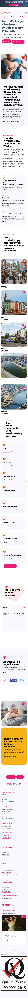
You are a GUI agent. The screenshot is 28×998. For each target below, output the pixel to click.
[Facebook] (3, 905)
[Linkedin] (6, 905)
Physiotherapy (7, 935)
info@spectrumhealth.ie (14, 784)
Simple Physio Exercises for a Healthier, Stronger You (12, 937)
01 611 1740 (17, 783)
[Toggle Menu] (26, 13)
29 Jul (23, 917)
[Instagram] (8, 905)
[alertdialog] (14, 3)
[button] (2, 618)
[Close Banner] (26, 1)
